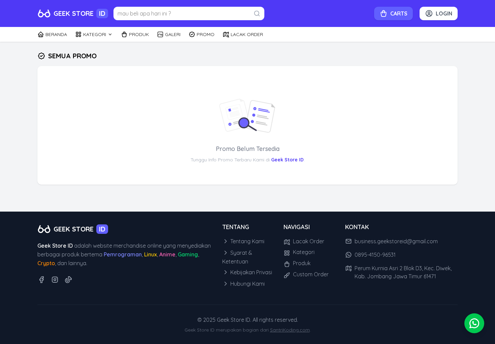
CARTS (398, 13)
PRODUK (139, 34)
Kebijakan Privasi (250, 272)
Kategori (303, 252)
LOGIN (444, 13)
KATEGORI (94, 34)
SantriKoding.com (290, 330)
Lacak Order (308, 241)
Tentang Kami (246, 241)
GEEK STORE (79, 13)
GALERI (172, 34)
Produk (301, 263)
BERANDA (56, 34)
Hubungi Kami (247, 283)
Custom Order (310, 274)
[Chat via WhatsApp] (474, 323)
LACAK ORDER (247, 34)
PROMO (205, 34)
